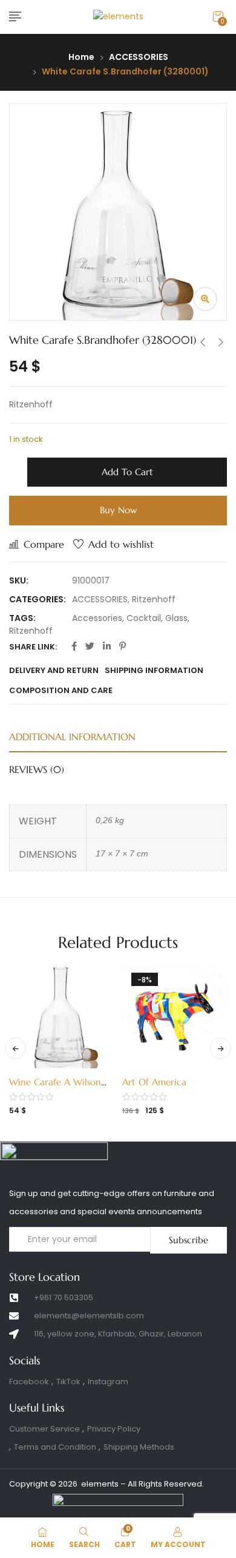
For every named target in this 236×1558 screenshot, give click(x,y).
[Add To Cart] (53, 1079)
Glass (176, 618)
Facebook (29, 1381)
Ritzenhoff (153, 599)
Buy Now (118, 510)
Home (81, 57)
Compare (44, 544)
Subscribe (188, 1240)
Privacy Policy (113, 1429)
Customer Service (44, 1429)
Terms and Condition (55, 1447)
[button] (218, 16)
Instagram (108, 1381)
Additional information (72, 737)
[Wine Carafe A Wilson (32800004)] (61, 1016)
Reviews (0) (36, 769)
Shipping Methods (138, 1447)
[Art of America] (174, 1016)
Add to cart (127, 472)
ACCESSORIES (138, 57)
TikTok (68, 1381)
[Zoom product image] (205, 299)
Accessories (97, 618)
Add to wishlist (121, 544)
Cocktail (143, 618)
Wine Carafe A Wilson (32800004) (55, 1088)
